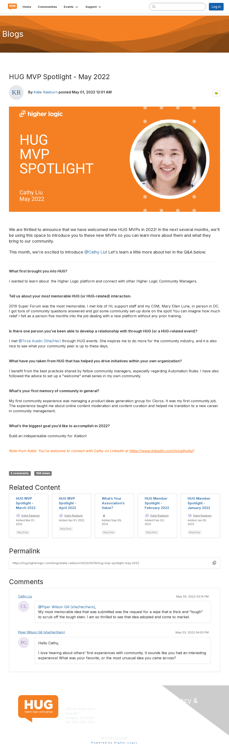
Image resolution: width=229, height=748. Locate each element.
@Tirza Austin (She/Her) (40, 341)
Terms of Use (178, 717)
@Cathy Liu (95, 252)
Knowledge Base (129, 709)
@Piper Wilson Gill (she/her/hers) (66, 607)
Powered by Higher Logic (114, 742)
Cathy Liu (25, 596)
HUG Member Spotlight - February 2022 (157, 503)
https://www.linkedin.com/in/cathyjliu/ (161, 451)
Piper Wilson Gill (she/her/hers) (41, 632)
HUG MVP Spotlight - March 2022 (26, 503)
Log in (216, 6)
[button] (71, 6)
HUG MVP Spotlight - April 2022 (67, 503)
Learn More (124, 713)
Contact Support (77, 726)
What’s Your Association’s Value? (113, 503)
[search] (154, 6)
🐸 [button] (216, 93)
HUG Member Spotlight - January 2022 (199, 503)
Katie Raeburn (46, 92)
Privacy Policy (178, 721)
